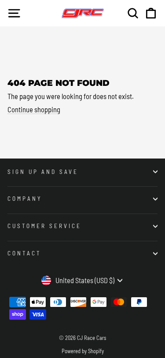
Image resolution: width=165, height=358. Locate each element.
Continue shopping (33, 109)
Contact (24, 253)
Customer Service (44, 225)
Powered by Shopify (83, 350)
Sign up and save (42, 171)
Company (24, 198)
